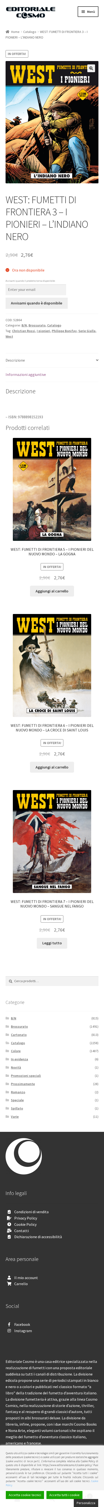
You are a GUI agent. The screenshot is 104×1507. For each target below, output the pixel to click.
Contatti (21, 1230)
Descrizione (15, 360)
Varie (15, 1116)
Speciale (17, 1100)
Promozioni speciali (26, 1075)
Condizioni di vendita (31, 1211)
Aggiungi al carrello (52, 591)
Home (15, 32)
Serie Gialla (87, 331)
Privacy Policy (25, 1218)
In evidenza (19, 1059)
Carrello (21, 1283)
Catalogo (29, 32)
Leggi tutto (52, 942)
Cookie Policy (25, 1224)
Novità (16, 1067)
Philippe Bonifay (64, 331)
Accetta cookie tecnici (25, 1495)
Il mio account (26, 1277)
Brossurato (37, 325)
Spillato (17, 1108)
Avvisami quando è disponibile (36, 303)
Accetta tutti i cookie (64, 1495)
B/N (24, 325)
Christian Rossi (23, 331)
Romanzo (18, 1092)
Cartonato (19, 1035)
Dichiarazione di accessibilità (38, 1236)
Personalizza (86, 1503)
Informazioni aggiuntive (26, 374)
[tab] (52, 360)
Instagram (23, 1330)
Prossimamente (23, 1084)
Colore (16, 1051)
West (9, 336)
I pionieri (43, 331)
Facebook (22, 1324)
